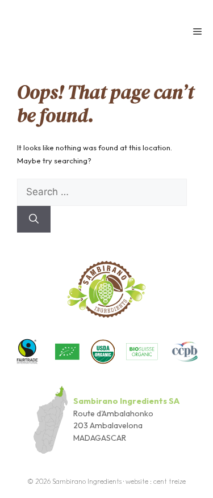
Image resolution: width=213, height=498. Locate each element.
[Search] (34, 219)
